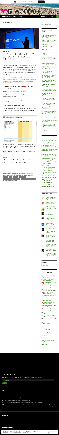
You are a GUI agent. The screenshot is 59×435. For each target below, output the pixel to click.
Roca (47, 175)
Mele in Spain (44, 344)
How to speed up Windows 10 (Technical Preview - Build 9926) (51, 225)
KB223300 (5, 175)
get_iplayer (51, 160)
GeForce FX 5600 (51, 147)
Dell (46, 142)
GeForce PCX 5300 (45, 158)
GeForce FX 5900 (53, 154)
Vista (47, 177)
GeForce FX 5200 (51, 145)
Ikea (51, 161)
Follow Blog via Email (8, 374)
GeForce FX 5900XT (53, 155)
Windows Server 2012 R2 (48, 186)
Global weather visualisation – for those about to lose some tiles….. (49, 99)
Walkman (50, 177)
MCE (55, 167)
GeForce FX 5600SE (53, 149)
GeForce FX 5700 (52, 150)
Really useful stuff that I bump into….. (13, 16)
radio (43, 174)
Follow (4, 383)
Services (5, 177)
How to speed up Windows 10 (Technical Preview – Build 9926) (19, 57)
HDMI (48, 162)
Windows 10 (16, 178)
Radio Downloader (50, 174)
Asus (45, 140)
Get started (41, 1)
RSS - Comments (6, 392)
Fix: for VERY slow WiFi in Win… (49, 280)
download (45, 144)
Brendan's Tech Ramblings (47, 338)
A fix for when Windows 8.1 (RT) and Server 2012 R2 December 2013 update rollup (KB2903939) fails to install (49, 105)
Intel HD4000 (45, 163)
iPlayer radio (50, 165)
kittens (11, 175)
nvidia (52, 170)
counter (43, 142)
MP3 (50, 170)
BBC (52, 140)
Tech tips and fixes (46, 332)
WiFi (54, 177)
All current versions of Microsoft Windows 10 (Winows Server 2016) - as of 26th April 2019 (51, 204)
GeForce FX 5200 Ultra (46, 146)
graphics (44, 161)
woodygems (46, 282)
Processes (17, 175)
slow (10, 177)
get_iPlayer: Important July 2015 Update (51, 213)
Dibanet (51, 142)
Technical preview (8, 178)
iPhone (50, 163)
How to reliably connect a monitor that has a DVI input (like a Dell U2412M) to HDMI (49, 112)
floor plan (49, 143)
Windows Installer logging (10, 180)
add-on (43, 140)
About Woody (44, 16)
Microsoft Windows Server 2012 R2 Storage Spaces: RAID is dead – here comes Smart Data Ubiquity (49, 119)
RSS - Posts (4, 390)
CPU (17, 173)
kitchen (47, 167)
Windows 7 (47, 180)
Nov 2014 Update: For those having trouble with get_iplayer (49, 76)
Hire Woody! (52, 16)
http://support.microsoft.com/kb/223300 (15, 91)
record (44, 176)
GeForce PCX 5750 (51, 158)
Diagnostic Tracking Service (26, 173)
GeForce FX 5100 (45, 145)
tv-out (56, 175)
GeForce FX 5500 (45, 147)
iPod (55, 165)
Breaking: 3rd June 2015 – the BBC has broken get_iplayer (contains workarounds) (49, 58)
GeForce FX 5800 (52, 153)
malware (51, 167)
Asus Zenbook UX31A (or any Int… (49, 289)
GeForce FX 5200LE (53, 146)
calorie (55, 140)
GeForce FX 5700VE (45, 153)
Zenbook (44, 188)
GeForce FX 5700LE (53, 151)
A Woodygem (6, 51)
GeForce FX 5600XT (45, 150)
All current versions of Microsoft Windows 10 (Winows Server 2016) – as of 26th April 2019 (49, 42)
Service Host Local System (27, 175)
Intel (54, 162)
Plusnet (53, 172)
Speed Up (16, 177)
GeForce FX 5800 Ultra (46, 154)
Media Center (51, 169)
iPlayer (44, 165)
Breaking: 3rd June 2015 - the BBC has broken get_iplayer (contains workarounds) (51, 219)
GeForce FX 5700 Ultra (46, 151)
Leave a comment (17, 61)
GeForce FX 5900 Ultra (46, 155)
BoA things (44, 335)
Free (53, 144)
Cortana (12, 173)
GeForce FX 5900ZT (45, 156)
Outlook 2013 (45, 172)
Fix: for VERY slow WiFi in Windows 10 (51, 209)
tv (53, 176)
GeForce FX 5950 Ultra (53, 156)
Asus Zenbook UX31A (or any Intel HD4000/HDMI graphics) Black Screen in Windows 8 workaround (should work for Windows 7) (49, 126)
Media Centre (45, 170)
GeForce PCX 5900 (45, 159)
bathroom (48, 140)
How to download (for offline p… (50, 283)
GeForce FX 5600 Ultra (46, 149)
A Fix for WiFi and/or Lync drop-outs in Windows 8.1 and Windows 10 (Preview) (48, 70)
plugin (50, 172)
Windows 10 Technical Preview (28, 178)
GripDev (43, 347)
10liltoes (45, 322)
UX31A (43, 177)
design (48, 142)
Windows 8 (47, 182)
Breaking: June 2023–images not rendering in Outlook (49, 36)
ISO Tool (44, 167)
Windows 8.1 (46, 185)
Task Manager (23, 177)
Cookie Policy (28, 432)
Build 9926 (6, 173)
